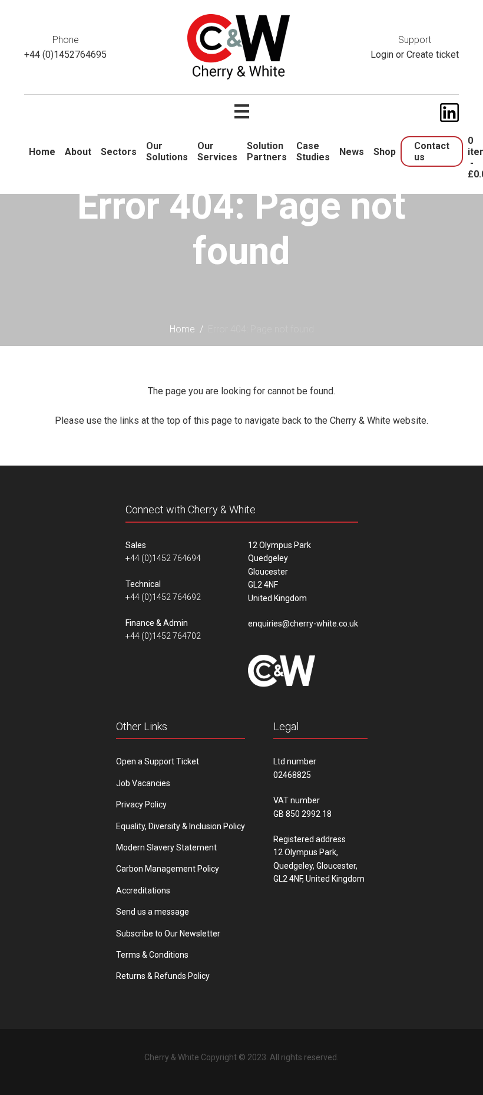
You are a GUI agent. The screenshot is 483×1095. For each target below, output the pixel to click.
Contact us (431, 151)
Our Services (217, 151)
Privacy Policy (141, 804)
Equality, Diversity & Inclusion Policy (180, 826)
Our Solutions (167, 151)
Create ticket (432, 54)
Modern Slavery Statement (166, 847)
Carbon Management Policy (167, 868)
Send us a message (152, 911)
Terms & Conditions (152, 954)
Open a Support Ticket (157, 761)
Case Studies (313, 151)
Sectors (119, 151)
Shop (384, 151)
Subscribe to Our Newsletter (168, 933)
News (351, 151)
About (78, 151)
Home (42, 151)
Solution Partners (267, 151)
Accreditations (143, 890)
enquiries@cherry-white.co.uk (303, 623)
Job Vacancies (143, 783)
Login (381, 54)
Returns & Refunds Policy (163, 976)
